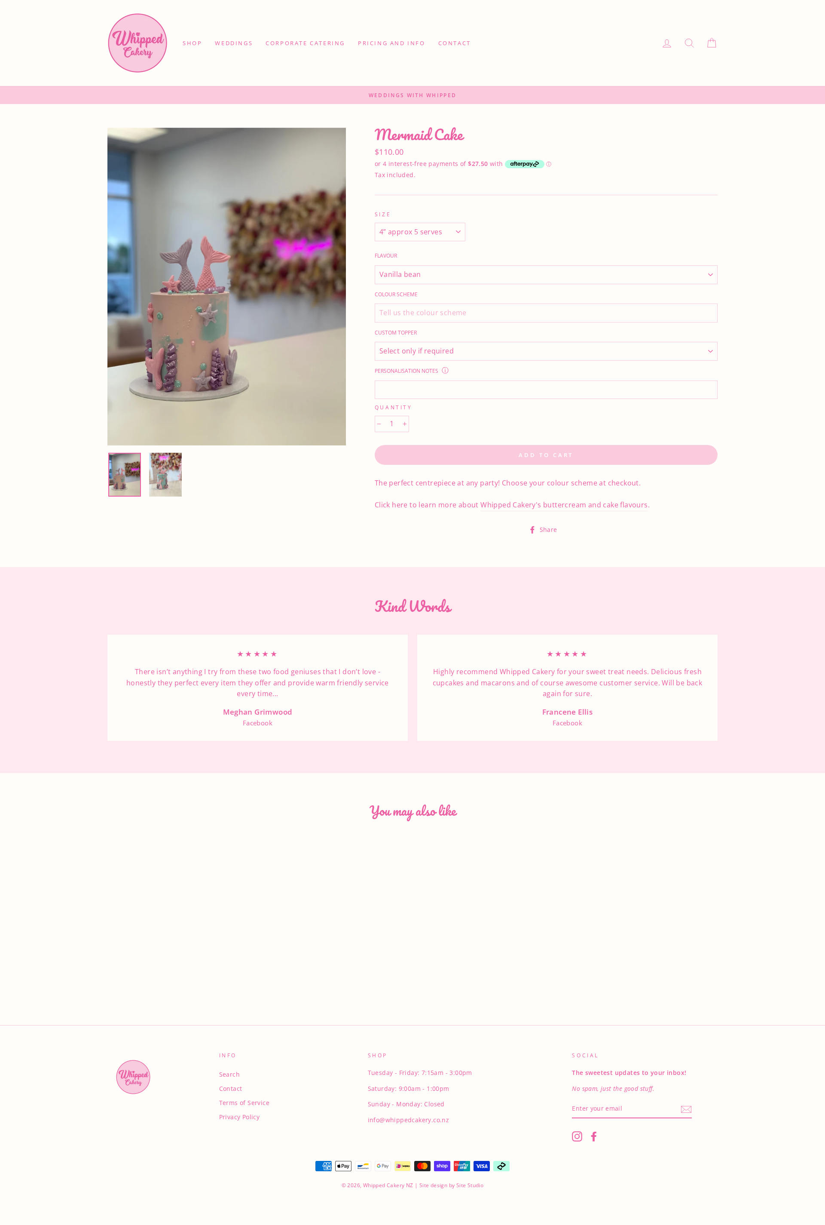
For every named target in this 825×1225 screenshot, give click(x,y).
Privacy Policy (239, 1117)
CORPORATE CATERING (305, 43)
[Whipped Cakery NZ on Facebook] (594, 1136)
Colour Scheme (396, 294)
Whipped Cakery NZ (388, 1185)
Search (229, 1074)
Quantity (393, 407)
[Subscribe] (686, 1108)
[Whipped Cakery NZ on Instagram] (577, 1136)
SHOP (192, 43)
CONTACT (454, 43)
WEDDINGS (234, 43)
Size (383, 214)
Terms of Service (244, 1103)
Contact (230, 1088)
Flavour (386, 255)
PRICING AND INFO (391, 43)
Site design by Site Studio (451, 1185)
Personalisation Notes (406, 371)
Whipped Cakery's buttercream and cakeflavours (564, 505)
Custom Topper (396, 332)
